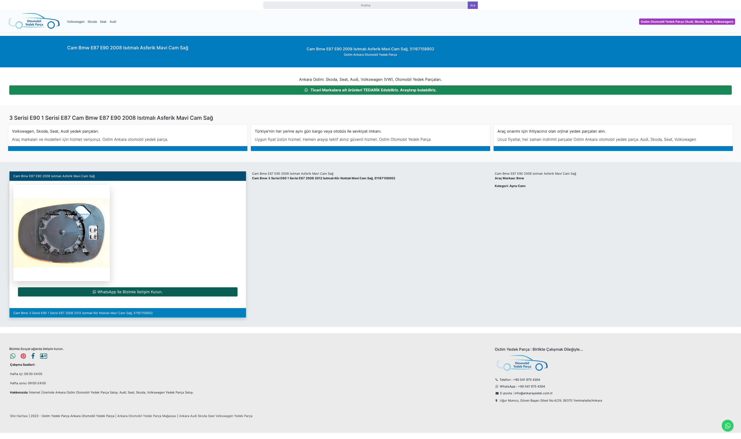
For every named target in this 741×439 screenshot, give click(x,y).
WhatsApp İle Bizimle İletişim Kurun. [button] (130, 292)
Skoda (92, 22)
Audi (113, 22)
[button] (370, 90)
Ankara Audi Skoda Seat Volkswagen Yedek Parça (215, 416)
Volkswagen (76, 22)
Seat (103, 22)
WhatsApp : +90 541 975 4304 (522, 386)
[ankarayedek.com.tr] (34, 21)
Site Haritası (19, 416)
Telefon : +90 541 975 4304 (520, 380)
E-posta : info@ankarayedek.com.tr (526, 393)
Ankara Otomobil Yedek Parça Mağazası (146, 416)
